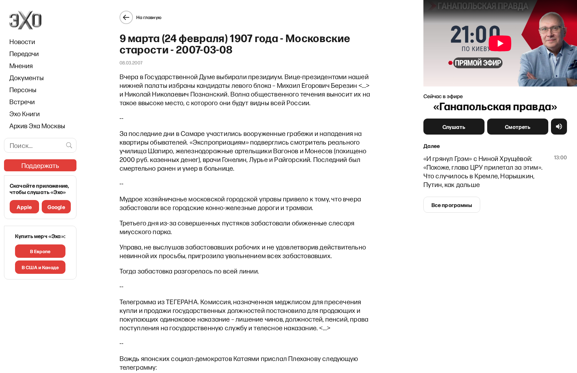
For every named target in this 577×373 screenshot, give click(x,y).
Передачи (24, 53)
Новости (22, 41)
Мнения (21, 65)
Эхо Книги (24, 113)
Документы (26, 77)
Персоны (22, 89)
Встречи (22, 101)
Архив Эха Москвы (37, 125)
